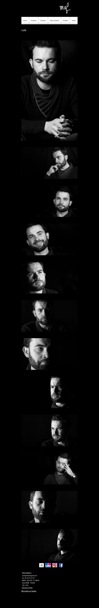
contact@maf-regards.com (29, 576)
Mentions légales (27, 588)
